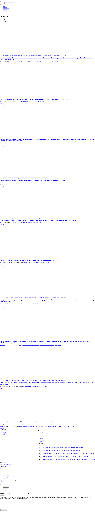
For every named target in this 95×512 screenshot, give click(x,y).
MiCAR (46, 303)
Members (41, 438)
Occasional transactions (53, 61)
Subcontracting (44, 222)
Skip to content (3, 0)
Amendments (25, 303)
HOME (4, 431)
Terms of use (5, 478)
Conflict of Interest (36, 345)
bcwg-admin (2, 61)
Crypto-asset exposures (30, 182)
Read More (2, 63)
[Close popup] (0, 484)
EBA (39, 182)
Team (41, 441)
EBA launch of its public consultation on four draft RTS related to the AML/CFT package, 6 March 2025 (21, 257)
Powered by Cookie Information (6, 508)
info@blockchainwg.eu (7, 464)
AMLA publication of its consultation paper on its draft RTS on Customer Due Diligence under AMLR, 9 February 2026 (34, 99)
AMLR (27, 61)
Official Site (4, 466)
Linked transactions (45, 61)
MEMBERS (5, 432)
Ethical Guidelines (6, 475)
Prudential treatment (44, 182)
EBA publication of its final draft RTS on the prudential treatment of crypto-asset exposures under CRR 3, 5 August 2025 (24, 178)
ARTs (29, 303)
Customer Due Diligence (33, 101)
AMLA (24, 61)
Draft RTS (39, 61)
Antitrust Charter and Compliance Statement (10, 476)
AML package (25, 262)
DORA (24, 222)
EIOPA (34, 222)
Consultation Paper (26, 426)
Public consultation (60, 61)
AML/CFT (30, 262)
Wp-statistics (5, 488)
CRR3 (24, 182)
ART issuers (30, 345)
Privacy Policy (5, 477)
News (20, 61)
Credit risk (41, 426)
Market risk (74, 426)
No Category (42, 440)
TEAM (4, 433)
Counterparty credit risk (34, 426)
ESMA (37, 222)
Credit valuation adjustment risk (48, 426)
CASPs (24, 386)
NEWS (4, 434)
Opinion (40, 222)
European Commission (41, 303)
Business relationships (33, 61)
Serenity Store (37, 480)
